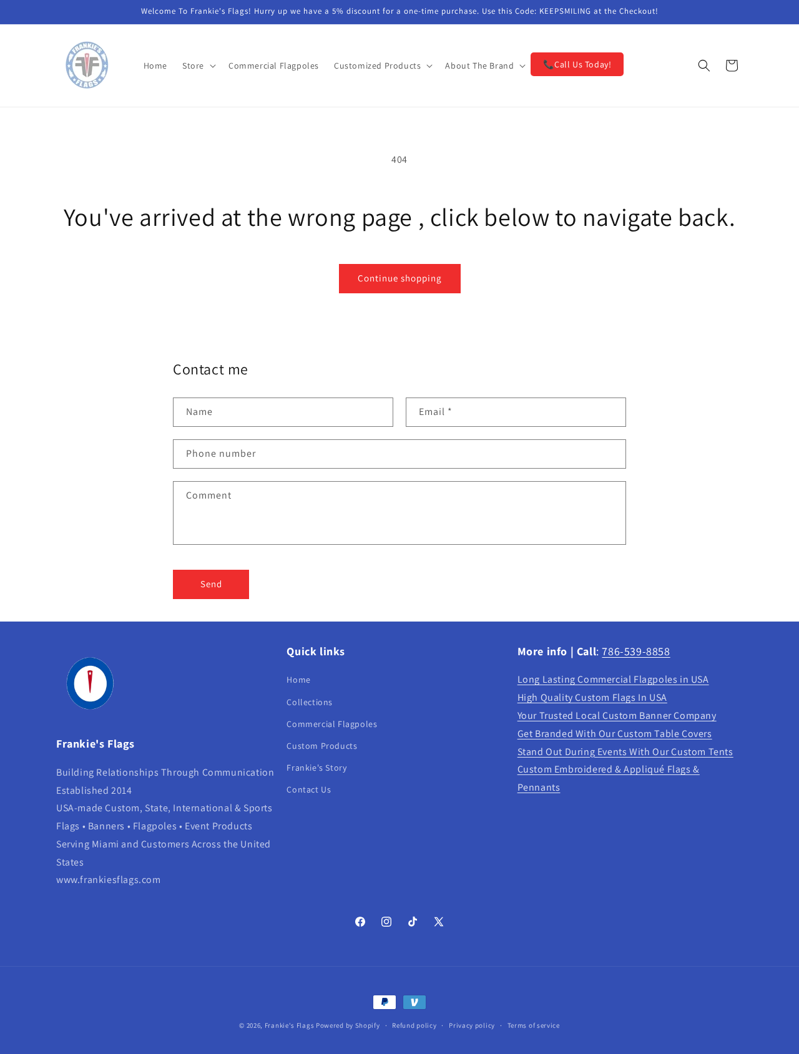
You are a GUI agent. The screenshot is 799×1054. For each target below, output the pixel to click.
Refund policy (414, 1024)
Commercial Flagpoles (332, 724)
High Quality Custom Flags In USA (592, 698)
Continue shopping (400, 278)
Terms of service (533, 1024)
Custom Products (322, 745)
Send (211, 584)
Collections (310, 702)
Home (298, 680)
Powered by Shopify (348, 1025)
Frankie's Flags (290, 1025)
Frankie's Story (316, 767)
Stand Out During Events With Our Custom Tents (625, 751)
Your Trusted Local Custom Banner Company (617, 715)
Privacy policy (472, 1024)
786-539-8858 (636, 651)
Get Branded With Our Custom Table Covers (614, 733)
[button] (198, 65)
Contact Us (309, 790)
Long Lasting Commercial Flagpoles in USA (613, 679)
